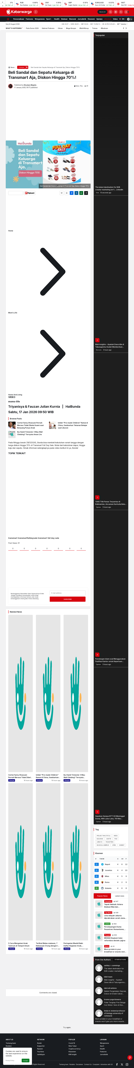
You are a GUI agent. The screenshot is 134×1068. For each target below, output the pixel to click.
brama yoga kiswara (112, 999)
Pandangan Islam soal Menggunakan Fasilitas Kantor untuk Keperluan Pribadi (110, 661)
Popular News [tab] (102, 896)
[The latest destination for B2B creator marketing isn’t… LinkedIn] (111, 116)
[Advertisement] (48, 49)
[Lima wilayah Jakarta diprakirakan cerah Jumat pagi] (111, 915)
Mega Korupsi (71, 28)
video (116, 835)
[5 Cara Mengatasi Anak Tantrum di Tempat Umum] (20, 866)
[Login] (121, 12)
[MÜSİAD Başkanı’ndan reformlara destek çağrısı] (111, 937)
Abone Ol (102, 12)
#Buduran (104, 28)
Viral (97, 193)
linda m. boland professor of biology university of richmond (114, 1013)
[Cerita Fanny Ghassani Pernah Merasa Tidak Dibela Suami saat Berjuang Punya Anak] (27, 425)
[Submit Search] (110, 12)
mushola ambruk (103, 845)
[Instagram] (127, 1064)
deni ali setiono (110, 988)
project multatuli (103, 835)
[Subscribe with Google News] (15, 193)
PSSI (115, 839)
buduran (100, 839)
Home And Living (15, 395)
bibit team (108, 977)
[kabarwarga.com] (19, 12)
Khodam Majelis (30, 85)
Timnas (94, 28)
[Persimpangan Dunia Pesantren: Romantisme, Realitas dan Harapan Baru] (111, 926)
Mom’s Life (12, 313)
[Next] (2, 6)
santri (108, 839)
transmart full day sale (48, 538)
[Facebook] (117, 1064)
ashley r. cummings (112, 965)
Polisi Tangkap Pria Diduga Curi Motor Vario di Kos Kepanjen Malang (114, 1005)
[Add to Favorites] (67, 193)
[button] (116, 12)
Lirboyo (99, 842)
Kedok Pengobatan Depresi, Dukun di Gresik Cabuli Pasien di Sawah (115, 993)
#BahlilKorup (84, 28)
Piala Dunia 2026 (32, 28)
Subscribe (68, 599)
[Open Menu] (36, 12)
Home (10, 231)
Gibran (60, 28)
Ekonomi (99, 350)
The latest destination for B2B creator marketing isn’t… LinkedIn (114, 971)
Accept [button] (25, 1060)
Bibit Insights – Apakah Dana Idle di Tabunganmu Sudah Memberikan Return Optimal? (109, 346)
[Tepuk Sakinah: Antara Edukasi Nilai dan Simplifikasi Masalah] (111, 904)
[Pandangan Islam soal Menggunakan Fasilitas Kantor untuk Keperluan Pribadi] (111, 588)
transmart (13, 538)
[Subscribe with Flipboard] (29, 193)
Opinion (98, 507)
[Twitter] (122, 1064)
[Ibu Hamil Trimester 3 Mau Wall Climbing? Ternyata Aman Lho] (27, 434)
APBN (114, 845)
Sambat (121, 845)
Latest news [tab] (119, 896)
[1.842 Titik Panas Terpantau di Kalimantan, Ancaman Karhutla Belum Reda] (111, 431)
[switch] (130, 19)
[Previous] (2, 2)
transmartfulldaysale (28, 538)
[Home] (8, 19)
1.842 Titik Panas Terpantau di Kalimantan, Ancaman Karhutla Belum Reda (111, 504)
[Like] (62, 193)
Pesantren (109, 842)
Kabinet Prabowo (48, 28)
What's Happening (14, 28)
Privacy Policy (10, 1060)
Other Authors (120, 959)
